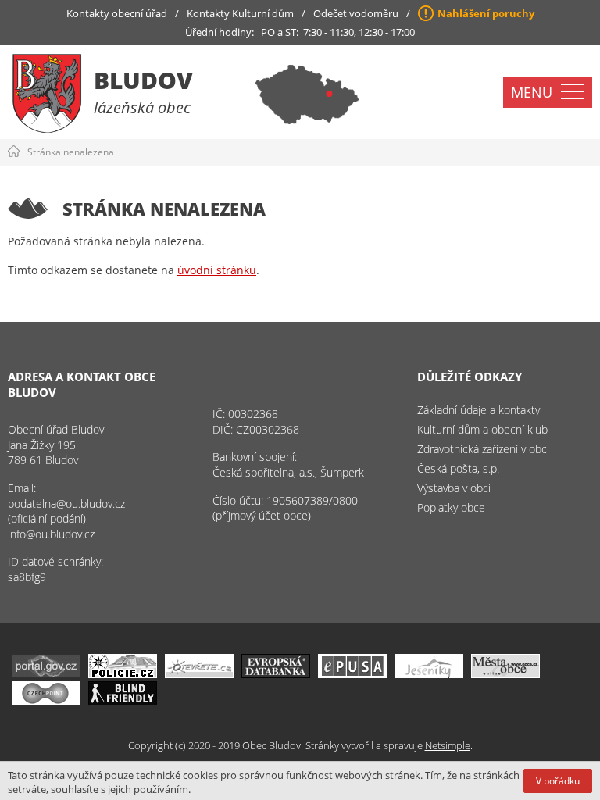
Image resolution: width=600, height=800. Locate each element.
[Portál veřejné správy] (46, 673)
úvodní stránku (216, 269)
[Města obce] (505, 673)
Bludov (143, 80)
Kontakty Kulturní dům (240, 13)
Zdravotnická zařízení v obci (483, 448)
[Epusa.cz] (352, 673)
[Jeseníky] (429, 673)
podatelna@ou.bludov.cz (66, 503)
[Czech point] (46, 701)
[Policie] (122, 673)
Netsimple (447, 745)
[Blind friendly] (122, 701)
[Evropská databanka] (276, 673)
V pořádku (558, 781)
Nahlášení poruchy (486, 13)
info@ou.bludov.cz (51, 534)
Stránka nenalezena (70, 152)
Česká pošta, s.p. (458, 468)
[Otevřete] (199, 673)
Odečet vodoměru (355, 13)
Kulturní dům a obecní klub (482, 429)
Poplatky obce (451, 507)
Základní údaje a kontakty (478, 409)
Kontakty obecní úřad (116, 13)
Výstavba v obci (454, 487)
